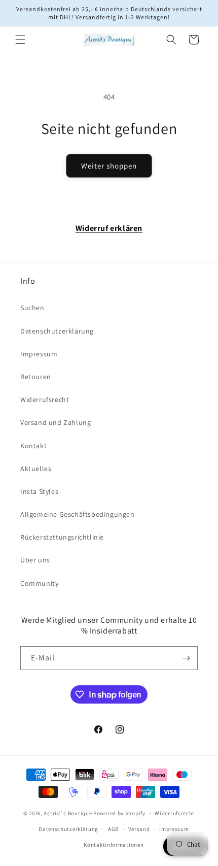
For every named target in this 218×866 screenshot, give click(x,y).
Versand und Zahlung (55, 422)
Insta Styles (39, 491)
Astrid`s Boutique (68, 813)
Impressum (38, 353)
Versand (139, 828)
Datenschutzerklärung (57, 331)
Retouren (35, 376)
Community (39, 583)
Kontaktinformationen (113, 844)
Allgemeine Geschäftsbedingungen (77, 514)
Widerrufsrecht (44, 399)
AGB (113, 828)
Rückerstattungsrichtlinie (62, 537)
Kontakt (33, 445)
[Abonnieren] (186, 658)
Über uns (35, 559)
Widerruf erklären (109, 228)
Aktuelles (35, 468)
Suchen (32, 307)
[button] (20, 39)
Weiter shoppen (109, 166)
